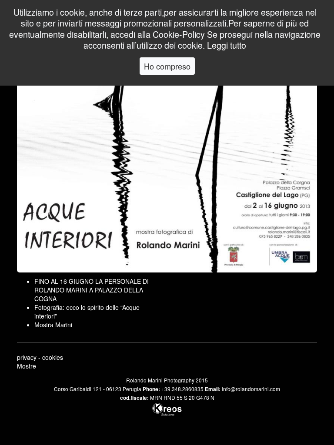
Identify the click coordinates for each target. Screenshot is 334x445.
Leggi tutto (226, 45)
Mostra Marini (53, 324)
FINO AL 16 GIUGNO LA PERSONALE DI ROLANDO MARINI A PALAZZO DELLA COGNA (91, 290)
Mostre (26, 366)
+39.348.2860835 (182, 388)
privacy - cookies (40, 357)
